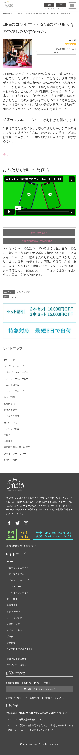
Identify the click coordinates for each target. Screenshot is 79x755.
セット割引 (9, 397)
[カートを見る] (49, 6)
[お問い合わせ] (61, 6)
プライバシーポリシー (15, 453)
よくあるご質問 (11, 416)
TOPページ (9, 360)
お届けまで (9, 403)
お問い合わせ (10, 460)
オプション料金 (11, 428)
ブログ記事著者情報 (16, 659)
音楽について (10, 422)
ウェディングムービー (15, 366)
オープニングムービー (17, 372)
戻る (6, 154)
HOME (10, 561)
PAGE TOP (73, 728)
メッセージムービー (16, 391)
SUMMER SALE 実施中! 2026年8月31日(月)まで (43, 713)
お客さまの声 (23, 292)
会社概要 (8, 441)
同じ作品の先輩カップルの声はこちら (39, 241)
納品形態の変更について (31, 719)
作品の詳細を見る (39, 232)
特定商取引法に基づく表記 (17, 447)
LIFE (56, 53)
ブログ (7, 435)
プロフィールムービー (17, 378)
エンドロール (12, 385)
